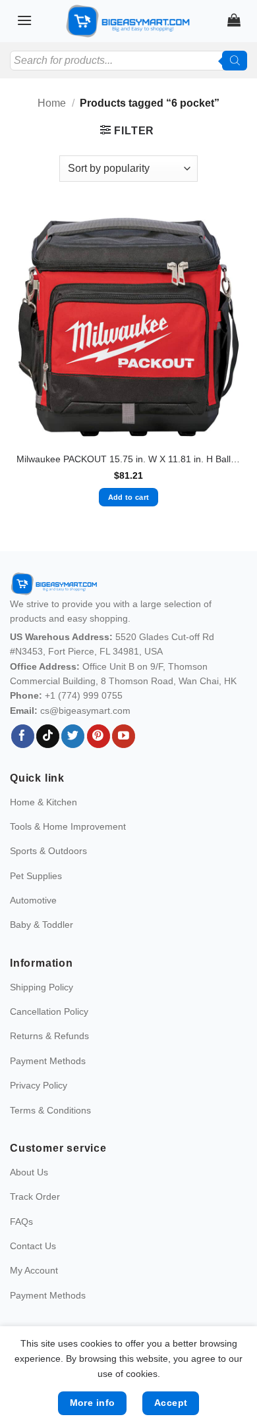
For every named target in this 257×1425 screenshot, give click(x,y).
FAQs (21, 1221)
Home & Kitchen (43, 802)
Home (52, 103)
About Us (29, 1172)
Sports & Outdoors (48, 851)
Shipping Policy (41, 987)
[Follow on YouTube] (123, 736)
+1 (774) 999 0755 (84, 695)
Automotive (33, 900)
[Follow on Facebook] (22, 736)
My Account (34, 1270)
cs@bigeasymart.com (85, 710)
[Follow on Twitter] (72, 736)
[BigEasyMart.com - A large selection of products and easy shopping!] (128, 21)
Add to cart (129, 497)
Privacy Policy (38, 1085)
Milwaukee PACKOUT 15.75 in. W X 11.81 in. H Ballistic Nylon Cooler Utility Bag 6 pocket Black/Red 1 (128, 459)
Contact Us (33, 1246)
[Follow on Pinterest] (98, 736)
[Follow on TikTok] (47, 736)
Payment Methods (48, 1061)
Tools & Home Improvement (68, 826)
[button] (24, 20)
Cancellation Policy (49, 1011)
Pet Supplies (36, 876)
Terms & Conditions (50, 1110)
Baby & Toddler (41, 924)
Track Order (35, 1196)
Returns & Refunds (49, 1036)
